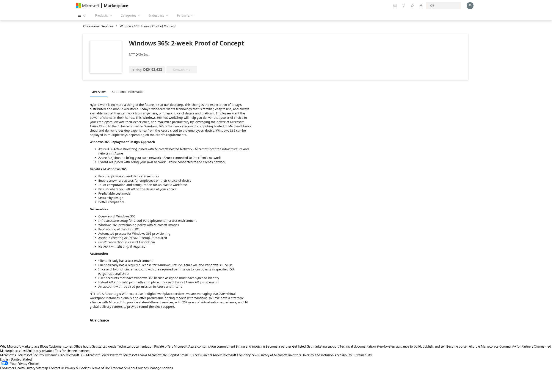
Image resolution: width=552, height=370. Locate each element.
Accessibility (343, 355)
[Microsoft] (87, 5)
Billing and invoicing (250, 346)
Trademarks (119, 368)
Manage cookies (161, 368)
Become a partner (278, 346)
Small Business (190, 355)
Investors (294, 355)
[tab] (100, 91)
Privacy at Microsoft (273, 355)
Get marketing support (323, 346)
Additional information (128, 92)
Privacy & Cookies (78, 368)
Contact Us (56, 368)
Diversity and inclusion (318, 355)
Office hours (82, 346)
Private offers (163, 346)
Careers (206, 355)
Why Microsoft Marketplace (19, 346)
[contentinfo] (117, 26)
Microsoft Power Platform (104, 355)
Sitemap (42, 368)
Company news (248, 355)
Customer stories (61, 346)
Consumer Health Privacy (17, 368)
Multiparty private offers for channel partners (58, 350)
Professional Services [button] (98, 26)
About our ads (138, 368)
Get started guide (104, 346)
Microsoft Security (31, 355)
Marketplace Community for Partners (507, 346)
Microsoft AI (8, 355)
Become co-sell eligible (463, 346)
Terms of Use (100, 368)
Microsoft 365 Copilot (163, 355)
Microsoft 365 (75, 355)
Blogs (44, 346)
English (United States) (16, 359)
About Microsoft (224, 355)
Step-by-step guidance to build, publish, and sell (410, 346)
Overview (99, 92)
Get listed (299, 346)
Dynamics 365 (55, 355)
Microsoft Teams (135, 355)
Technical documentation (135, 346)
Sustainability (362, 355)
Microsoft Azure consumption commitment (205, 346)
